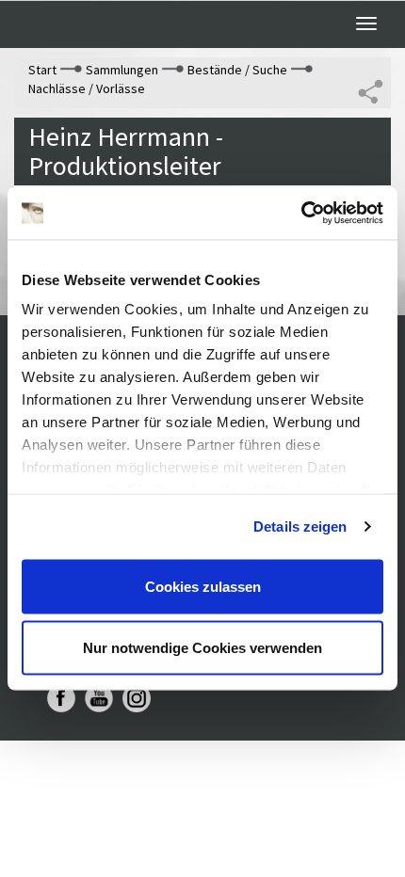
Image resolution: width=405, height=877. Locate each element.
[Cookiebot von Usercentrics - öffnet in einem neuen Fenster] (301, 213)
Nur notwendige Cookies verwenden (202, 648)
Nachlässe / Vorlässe (86, 88)
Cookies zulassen (203, 586)
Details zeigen (300, 526)
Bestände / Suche (237, 69)
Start (42, 69)
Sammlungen (122, 69)
